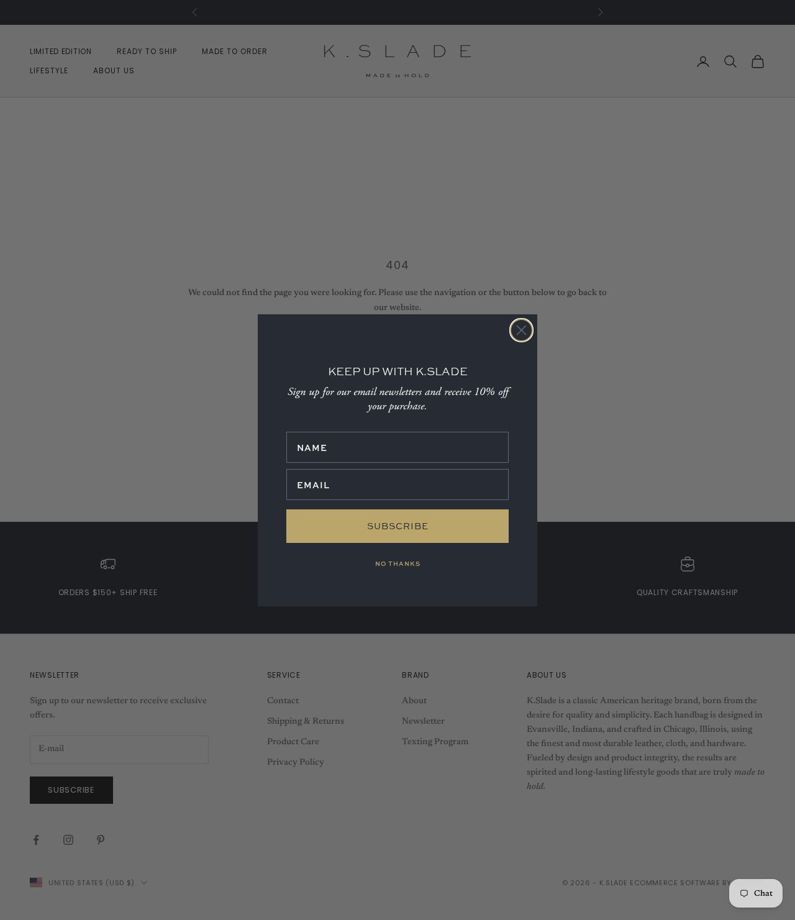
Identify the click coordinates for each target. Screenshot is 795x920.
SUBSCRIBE (398, 526)
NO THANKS (397, 563)
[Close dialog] (521, 330)
